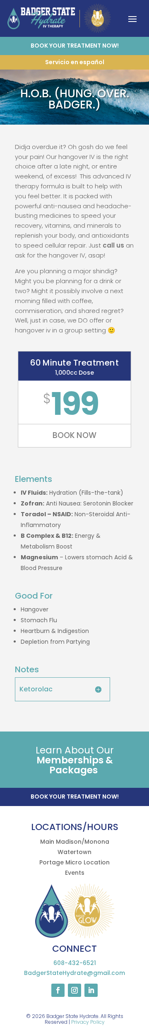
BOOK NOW (74, 435)
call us (113, 245)
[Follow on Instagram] (74, 990)
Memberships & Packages (74, 765)
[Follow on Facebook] (58, 990)
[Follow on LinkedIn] (91, 990)
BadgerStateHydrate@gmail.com (74, 973)
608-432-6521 (74, 963)
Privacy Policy (88, 1021)
